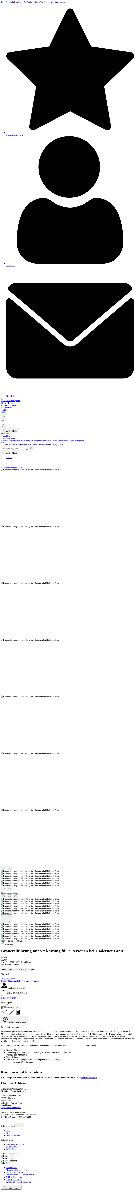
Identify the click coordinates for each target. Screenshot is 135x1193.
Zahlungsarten (40, 441)
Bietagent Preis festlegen (17, 993)
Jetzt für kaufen (20, 981)
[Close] (2, 892)
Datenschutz (11, 1167)
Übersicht (5, 441)
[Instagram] (11, 1147)
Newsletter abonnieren (15, 1144)
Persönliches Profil (18, 441)
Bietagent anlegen (8, 998)
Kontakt (9, 1133)
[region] (67, 704)
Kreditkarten (63, 441)
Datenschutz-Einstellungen (17, 1170)
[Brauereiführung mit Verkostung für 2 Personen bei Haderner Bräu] (30, 470)
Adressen (30, 441)
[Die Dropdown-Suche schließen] (31, 448)
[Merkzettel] (2, 422)
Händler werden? (13, 1135)
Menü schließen (12, 431)
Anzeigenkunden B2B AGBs (18, 1182)
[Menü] (3, 413)
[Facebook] (11, 1149)
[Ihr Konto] (3, 426)
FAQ (8, 1131)
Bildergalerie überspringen (12, 467)
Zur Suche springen (31, 2)
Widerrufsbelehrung (14, 1177)
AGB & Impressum (14, 1172)
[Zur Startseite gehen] (10, 400)
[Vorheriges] (3, 868)
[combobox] (13, 448)
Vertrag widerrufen (14, 1179)
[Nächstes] (9, 868)
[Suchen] (3, 418)
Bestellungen (52, 441)
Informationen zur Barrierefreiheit (20, 1175)
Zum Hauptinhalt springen (12, 2)
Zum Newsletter (8, 979)
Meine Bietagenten (76, 441)
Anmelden (5, 436)
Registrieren (10, 438)
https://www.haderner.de (11, 1107)
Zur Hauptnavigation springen (52, 2)
